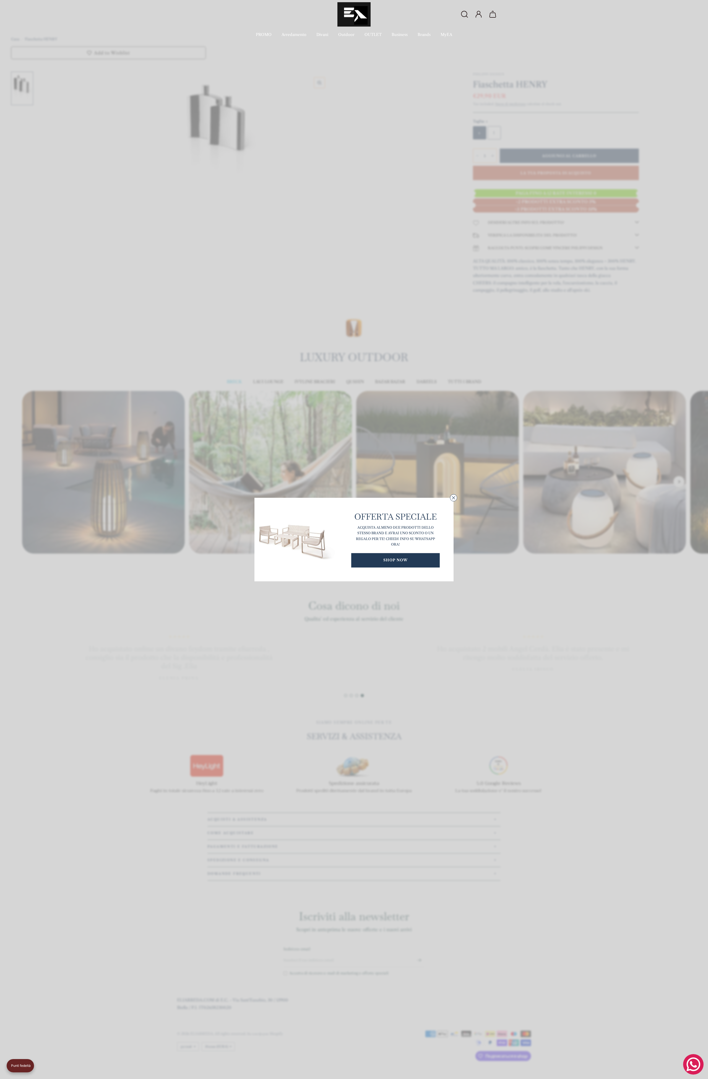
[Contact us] (693, 1064)
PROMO (264, 34)
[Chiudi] (453, 497)
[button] (20, 1065)
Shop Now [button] (395, 560)
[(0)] (493, 14)
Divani (322, 34)
